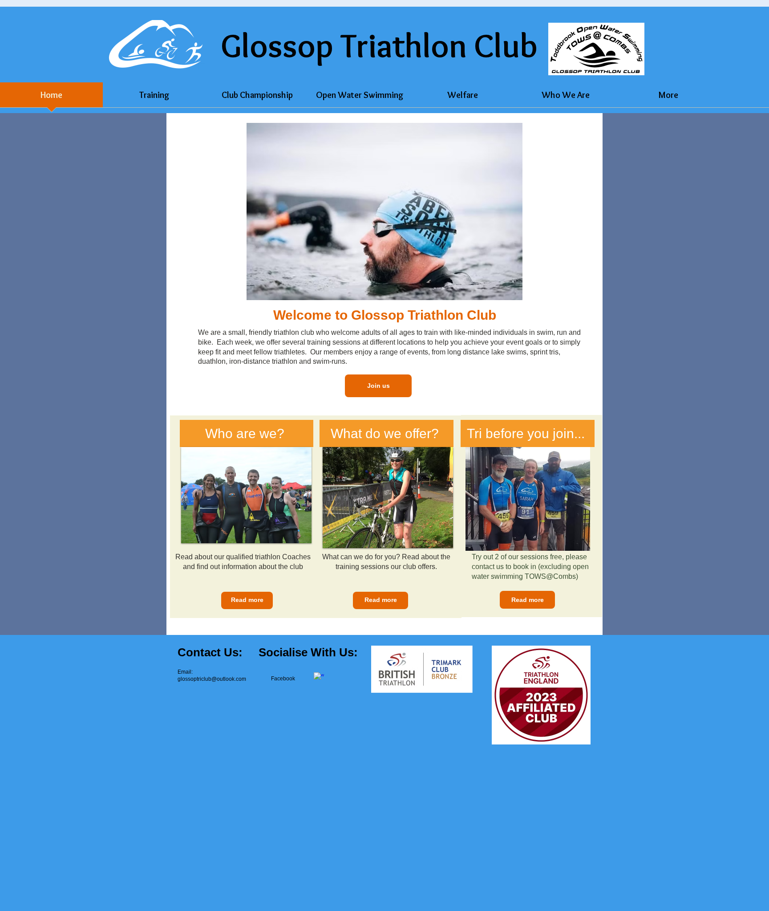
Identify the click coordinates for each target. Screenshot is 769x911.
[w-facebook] (319, 677)
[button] (384, 211)
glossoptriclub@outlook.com (212, 679)
